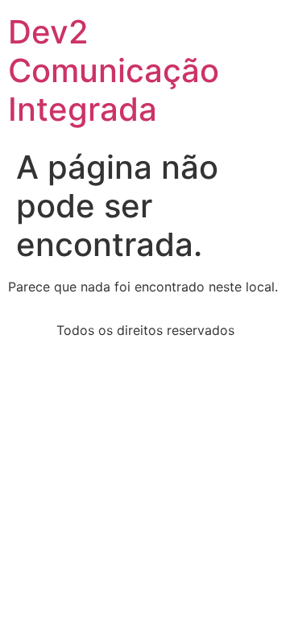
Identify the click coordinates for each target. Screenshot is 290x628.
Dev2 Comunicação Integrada (113, 70)
